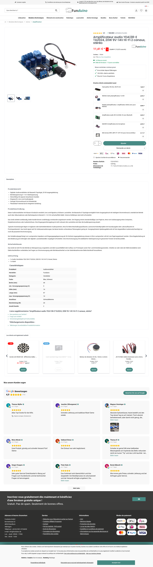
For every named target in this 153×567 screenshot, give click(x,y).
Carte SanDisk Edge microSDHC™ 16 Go (58, 357)
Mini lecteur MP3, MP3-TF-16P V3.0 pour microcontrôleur (118, 133)
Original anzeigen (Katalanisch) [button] (22, 416)
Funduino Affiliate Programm (52, 521)
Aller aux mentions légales (93, 553)
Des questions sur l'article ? (18, 314)
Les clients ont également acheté (17, 335)
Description (10, 179)
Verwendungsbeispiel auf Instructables (22, 319)
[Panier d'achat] (146, 10)
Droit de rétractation (49, 529)
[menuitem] (146, 10)
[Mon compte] (136, 10)
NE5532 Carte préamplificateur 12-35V (113, 96)
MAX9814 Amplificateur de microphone (113, 124)
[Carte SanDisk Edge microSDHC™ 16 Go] (58, 347)
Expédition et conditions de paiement (92, 529)
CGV (81, 519)
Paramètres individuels (38, 562)
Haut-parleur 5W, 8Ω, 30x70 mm (111, 87)
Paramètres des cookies (50, 534)
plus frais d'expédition (105, 57)
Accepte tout (116, 562)
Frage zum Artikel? (15, 316)
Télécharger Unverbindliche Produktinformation (24, 325)
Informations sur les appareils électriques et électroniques (94, 533)
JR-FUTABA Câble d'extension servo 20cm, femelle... (129, 358)
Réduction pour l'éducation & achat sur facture (58, 519)
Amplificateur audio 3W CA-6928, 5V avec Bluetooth (117, 115)
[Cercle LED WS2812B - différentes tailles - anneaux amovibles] (23, 347)
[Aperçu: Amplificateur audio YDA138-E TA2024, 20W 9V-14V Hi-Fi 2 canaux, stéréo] (11, 98)
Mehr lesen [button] (114, 420)
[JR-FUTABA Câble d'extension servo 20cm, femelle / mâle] (129, 347)
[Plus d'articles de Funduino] (139, 48)
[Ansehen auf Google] (8, 405)
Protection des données (87, 524)
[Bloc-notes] (141, 10)
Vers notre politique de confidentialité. (75, 553)
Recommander (125, 157)
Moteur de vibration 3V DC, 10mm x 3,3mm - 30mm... (94, 358)
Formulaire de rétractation (51, 531)
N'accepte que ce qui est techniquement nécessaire (77, 562)
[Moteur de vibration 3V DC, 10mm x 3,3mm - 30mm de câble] (94, 347)
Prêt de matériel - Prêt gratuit (52, 526)
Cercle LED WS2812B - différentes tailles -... (23, 357)
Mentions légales (85, 521)
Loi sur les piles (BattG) (87, 526)
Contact (45, 524)
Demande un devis (123, 148)
